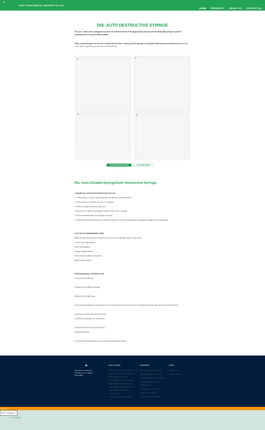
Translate (17, 417)
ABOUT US (235, 8)
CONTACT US (253, 8)
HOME (202, 8)
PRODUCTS (217, 8)
